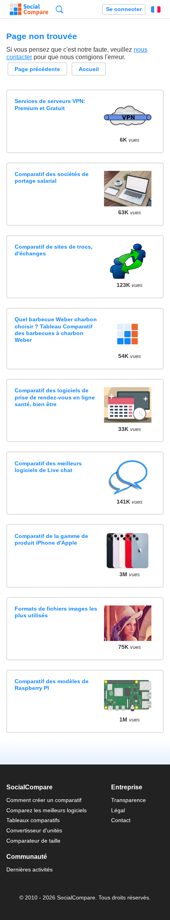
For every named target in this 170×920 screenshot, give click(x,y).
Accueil (89, 69)
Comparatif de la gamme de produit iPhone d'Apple (51, 539)
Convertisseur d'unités (34, 830)
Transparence (128, 800)
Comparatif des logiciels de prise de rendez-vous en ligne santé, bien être (55, 397)
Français (156, 9)
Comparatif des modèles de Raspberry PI (52, 684)
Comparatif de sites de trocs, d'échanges (54, 250)
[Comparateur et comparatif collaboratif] (29, 9)
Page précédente (37, 69)
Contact (120, 820)
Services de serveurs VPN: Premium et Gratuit (50, 104)
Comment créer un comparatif (43, 800)
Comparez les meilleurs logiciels (46, 810)
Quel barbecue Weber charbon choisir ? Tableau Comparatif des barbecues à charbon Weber (56, 329)
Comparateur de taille (33, 841)
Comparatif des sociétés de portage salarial (52, 177)
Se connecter (124, 9)
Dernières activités (29, 869)
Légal (118, 810)
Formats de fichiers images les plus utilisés (56, 611)
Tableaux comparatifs (33, 820)
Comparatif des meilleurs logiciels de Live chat (48, 466)
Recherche (59, 9)
